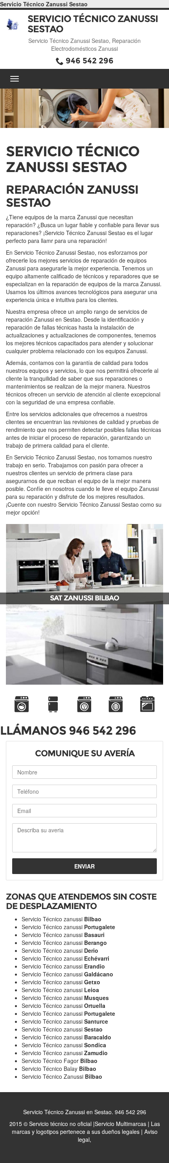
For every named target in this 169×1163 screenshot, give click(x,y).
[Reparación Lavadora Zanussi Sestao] (21, 704)
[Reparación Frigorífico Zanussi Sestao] (53, 704)
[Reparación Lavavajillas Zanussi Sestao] (84, 704)
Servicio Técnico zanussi (61, 919)
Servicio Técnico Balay (59, 1068)
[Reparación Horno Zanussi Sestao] (147, 704)
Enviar (84, 866)
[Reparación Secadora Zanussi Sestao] (116, 704)
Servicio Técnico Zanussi (62, 1076)
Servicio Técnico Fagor (59, 1061)
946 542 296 (90, 60)
